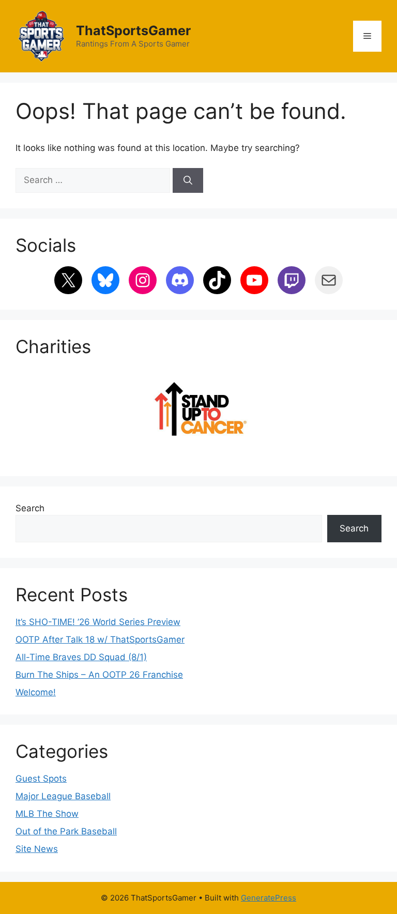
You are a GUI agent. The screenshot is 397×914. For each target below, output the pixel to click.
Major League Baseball (63, 796)
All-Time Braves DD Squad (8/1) (81, 657)
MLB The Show (47, 814)
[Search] (188, 180)
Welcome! (36, 692)
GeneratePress (268, 898)
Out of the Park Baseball (66, 831)
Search (30, 508)
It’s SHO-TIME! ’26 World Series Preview (98, 622)
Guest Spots (41, 778)
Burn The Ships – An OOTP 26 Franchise (99, 674)
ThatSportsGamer (133, 30)
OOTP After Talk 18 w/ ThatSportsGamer (100, 639)
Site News (37, 849)
